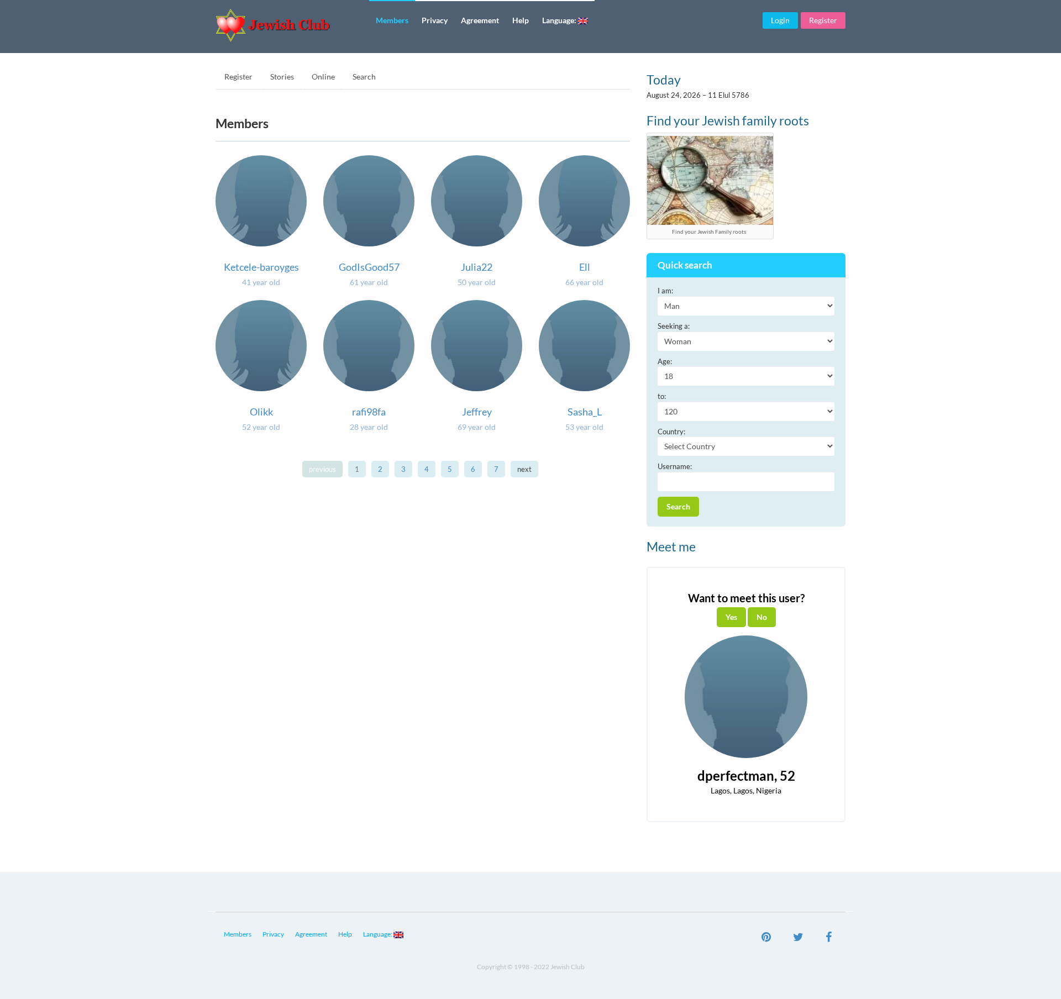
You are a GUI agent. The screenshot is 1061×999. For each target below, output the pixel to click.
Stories (282, 76)
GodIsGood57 (369, 267)
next (524, 469)
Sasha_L (585, 412)
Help (520, 20)
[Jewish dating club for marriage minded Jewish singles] (288, 25)
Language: (560, 20)
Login (780, 20)
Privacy (435, 20)
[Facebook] (828, 938)
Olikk (261, 412)
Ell (584, 267)
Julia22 (476, 267)
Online (323, 76)
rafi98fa (369, 412)
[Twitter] (798, 938)
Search (364, 76)
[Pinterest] (766, 938)
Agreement (480, 20)
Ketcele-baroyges (261, 267)
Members (392, 20)
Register (823, 20)
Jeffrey (477, 412)
